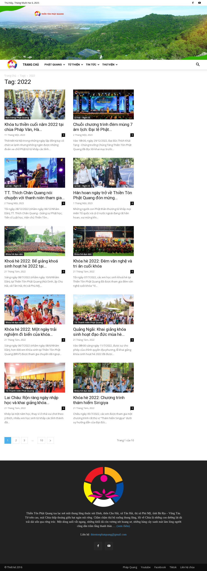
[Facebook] (193, 3)
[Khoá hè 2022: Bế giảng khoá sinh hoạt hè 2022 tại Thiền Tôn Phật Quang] (34, 241)
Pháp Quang (130, 567)
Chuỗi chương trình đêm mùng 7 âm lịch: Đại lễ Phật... (103, 127)
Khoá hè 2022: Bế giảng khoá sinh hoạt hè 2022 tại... (31, 264)
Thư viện (108, 64)
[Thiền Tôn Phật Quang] (103, 33)
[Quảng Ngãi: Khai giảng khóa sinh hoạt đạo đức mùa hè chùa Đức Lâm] (103, 309)
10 (41, 440)
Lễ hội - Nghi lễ (82, 117)
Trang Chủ (10, 75)
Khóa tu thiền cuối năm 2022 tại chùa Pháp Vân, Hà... (34, 127)
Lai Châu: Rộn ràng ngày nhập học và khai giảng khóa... (31, 400)
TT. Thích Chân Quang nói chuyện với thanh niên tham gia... (34, 195)
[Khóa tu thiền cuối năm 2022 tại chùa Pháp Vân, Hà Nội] (34, 104)
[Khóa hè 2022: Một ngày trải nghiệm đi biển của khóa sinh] (34, 309)
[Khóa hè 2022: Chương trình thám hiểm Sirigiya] (103, 378)
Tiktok (173, 567)
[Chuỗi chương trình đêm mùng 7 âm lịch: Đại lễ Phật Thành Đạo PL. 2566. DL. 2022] (103, 104)
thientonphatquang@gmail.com (109, 534)
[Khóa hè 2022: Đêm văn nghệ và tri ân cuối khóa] (103, 241)
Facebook (160, 567)
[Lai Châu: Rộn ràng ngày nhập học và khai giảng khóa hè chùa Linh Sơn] (34, 378)
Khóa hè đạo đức (14, 254)
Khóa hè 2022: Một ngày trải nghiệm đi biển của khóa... (30, 332)
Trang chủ (31, 64)
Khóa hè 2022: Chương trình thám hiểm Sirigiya (99, 400)
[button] (198, 65)
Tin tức (91, 64)
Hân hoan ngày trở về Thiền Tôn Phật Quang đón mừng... (102, 195)
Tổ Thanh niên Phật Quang (88, 322)
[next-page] (50, 440)
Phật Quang (53, 64)
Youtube (146, 567)
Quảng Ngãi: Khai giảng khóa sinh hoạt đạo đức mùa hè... (99, 332)
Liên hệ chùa (187, 567)
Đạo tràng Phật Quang (17, 117)
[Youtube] (199, 3)
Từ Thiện (74, 64)
